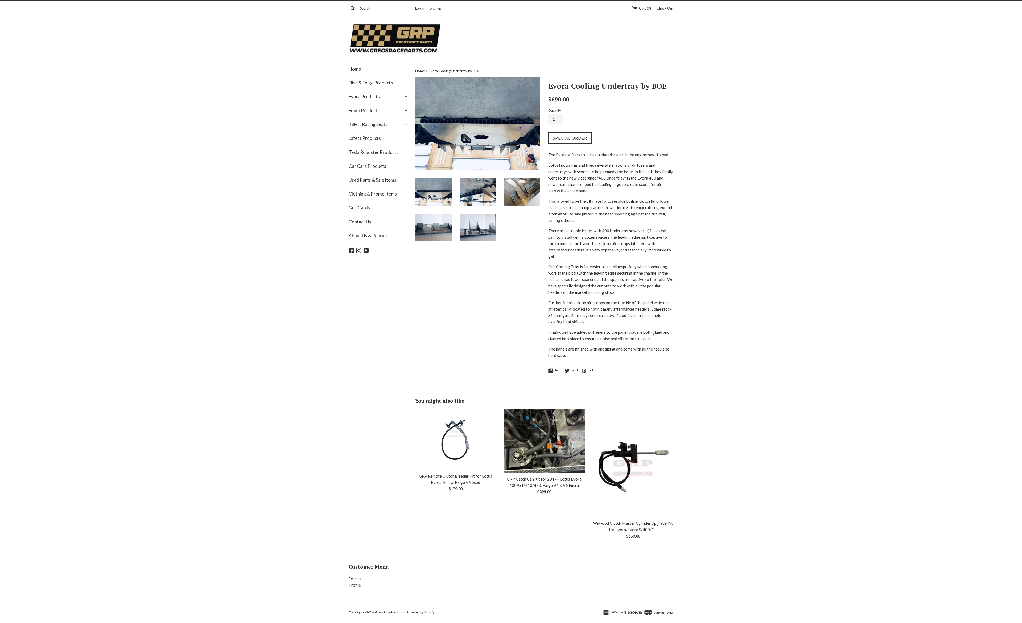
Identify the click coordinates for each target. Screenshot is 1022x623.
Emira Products (378, 110)
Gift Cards (359, 207)
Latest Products (365, 138)
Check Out (665, 8)
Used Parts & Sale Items (372, 180)
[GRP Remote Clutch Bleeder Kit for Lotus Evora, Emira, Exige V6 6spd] (455, 439)
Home (355, 69)
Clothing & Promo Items (373, 194)
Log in (419, 8)
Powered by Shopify (420, 612)
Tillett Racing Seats (378, 124)
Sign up (435, 8)
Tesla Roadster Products (373, 152)
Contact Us (360, 222)
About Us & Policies (368, 235)
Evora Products (378, 96)
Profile (355, 585)
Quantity (554, 110)
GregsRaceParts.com (390, 612)
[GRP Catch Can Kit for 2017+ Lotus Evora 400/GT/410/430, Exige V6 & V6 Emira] (544, 441)
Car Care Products (378, 166)
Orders (355, 578)
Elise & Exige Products (378, 82)
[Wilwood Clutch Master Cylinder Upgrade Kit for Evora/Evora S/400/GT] (633, 463)
